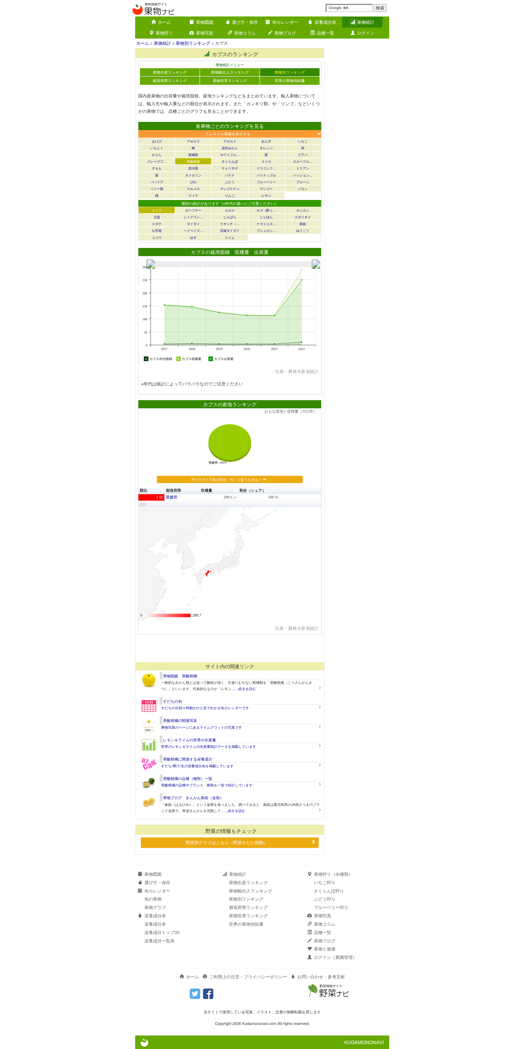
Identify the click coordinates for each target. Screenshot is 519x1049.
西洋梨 (193, 168)
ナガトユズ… (266, 223)
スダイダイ (303, 217)
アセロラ (193, 141)
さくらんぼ (230, 161)
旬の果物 (153, 899)
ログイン (365, 33)
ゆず (193, 237)
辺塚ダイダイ (229, 230)
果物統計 (365, 22)
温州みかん (230, 147)
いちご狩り (324, 882)
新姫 (303, 223)
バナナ (230, 175)
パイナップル (266, 175)
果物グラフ (155, 907)
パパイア (156, 181)
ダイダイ (193, 223)
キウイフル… (229, 154)
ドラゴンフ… (266, 168)
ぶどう (230, 181)
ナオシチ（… (229, 223)
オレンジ (266, 147)
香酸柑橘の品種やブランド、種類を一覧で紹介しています (206, 784)
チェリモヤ (230, 168)
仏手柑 (157, 230)
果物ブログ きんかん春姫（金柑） (193, 797)
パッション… (302, 175)
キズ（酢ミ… (266, 210)
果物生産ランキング (170, 72)
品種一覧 (325, 33)
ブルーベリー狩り (331, 907)
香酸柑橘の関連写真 (180, 720)
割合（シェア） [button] (252, 490)
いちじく (156, 147)
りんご (230, 195)
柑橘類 (193, 154)
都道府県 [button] (173, 490)
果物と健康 (324, 949)
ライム (230, 237)
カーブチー (193, 210)
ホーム (164, 22)
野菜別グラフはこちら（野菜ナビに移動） (227, 842)
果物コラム (245, 33)
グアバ (303, 154)
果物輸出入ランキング (230, 72)
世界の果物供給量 (290, 80)
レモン (266, 195)
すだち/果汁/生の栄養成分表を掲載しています (197, 765)
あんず (266, 141)
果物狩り (164, 33)
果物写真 (204, 33)
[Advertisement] (229, 648)
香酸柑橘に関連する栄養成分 (187, 759)
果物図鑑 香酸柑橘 (180, 675)
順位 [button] (143, 490)
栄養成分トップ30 (161, 932)
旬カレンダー (285, 22)
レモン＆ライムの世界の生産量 (189, 739)
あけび (157, 141)
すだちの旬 (172, 701)
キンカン (302, 210)
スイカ (266, 161)
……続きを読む (243, 688)
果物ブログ (285, 33)
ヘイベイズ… (193, 230)
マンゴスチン (229, 188)
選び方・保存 (245, 22)
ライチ (193, 195)
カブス (157, 210)
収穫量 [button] (206, 490)
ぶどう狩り (324, 899)
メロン (303, 188)
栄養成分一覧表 (159, 941)
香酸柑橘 (193, 161)
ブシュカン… (266, 230)
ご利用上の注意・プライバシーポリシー (248, 976)
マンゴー (266, 188)
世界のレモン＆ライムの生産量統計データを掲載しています (208, 746)
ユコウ (157, 237)
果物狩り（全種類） (333, 874)
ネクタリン (193, 175)
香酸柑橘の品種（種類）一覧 (187, 778)
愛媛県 (171, 497)
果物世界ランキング (230, 80)
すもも (157, 168)
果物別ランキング (193, 43)
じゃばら (229, 217)
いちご (303, 141)
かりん (157, 154)
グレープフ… (157, 161)
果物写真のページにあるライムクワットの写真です (201, 727)
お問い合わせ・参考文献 (321, 976)
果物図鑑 (204, 22)
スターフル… (302, 161)
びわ (193, 181)
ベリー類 (156, 188)
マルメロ (193, 188)
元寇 (157, 217)
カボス (230, 210)
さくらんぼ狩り (329, 891)
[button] (141, 504)
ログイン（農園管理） (335, 957)
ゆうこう (302, 230)
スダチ (157, 223)
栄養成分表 (325, 22)
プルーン (302, 181)
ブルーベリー (266, 181)
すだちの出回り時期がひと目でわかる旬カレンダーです (205, 707)
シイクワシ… (193, 217)
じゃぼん (266, 217)
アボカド (229, 141)
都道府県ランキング (170, 80)
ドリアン (302, 168)
